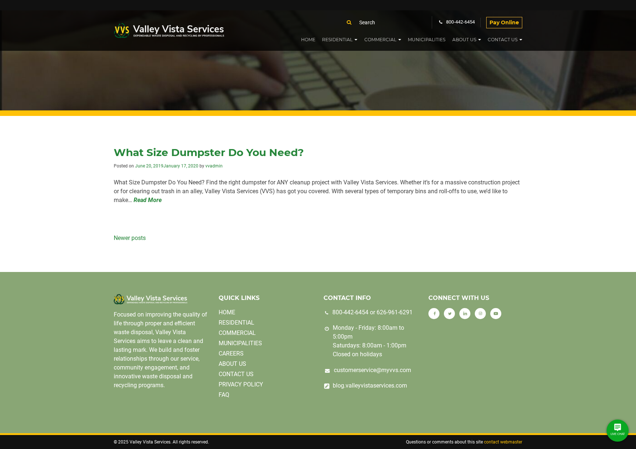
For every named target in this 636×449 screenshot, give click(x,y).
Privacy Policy (241, 384)
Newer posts (130, 237)
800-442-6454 (350, 312)
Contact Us (502, 39)
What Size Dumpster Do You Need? (209, 152)
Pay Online (504, 22)
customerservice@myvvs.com (372, 370)
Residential (337, 39)
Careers (231, 353)
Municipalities (426, 39)
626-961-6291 (395, 312)
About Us (464, 39)
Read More (148, 200)
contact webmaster (503, 442)
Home (308, 39)
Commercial (380, 39)
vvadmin (214, 166)
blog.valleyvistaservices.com (370, 385)
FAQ (224, 394)
